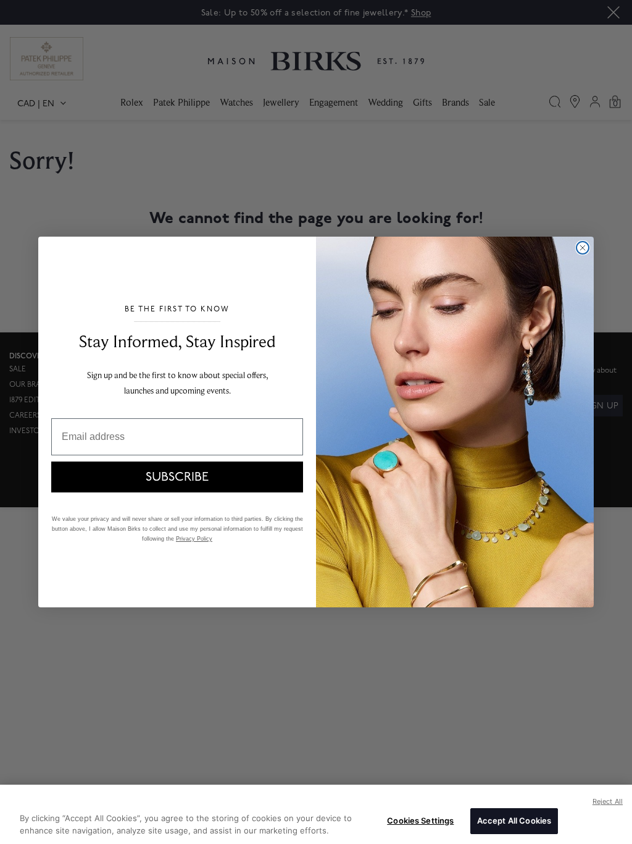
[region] (316, 814)
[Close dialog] (582, 248)
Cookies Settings (420, 820)
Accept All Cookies (514, 820)
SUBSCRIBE (177, 477)
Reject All (607, 801)
